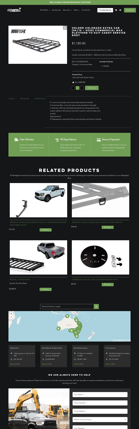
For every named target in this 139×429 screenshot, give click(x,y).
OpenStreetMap (125, 340)
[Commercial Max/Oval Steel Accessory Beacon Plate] (100, 241)
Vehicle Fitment (41, 98)
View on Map (15, 364)
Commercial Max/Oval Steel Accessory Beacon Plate (95, 280)
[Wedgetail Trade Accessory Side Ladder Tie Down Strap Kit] (100, 184)
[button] (72, 331)
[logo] (14, 7)
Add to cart (92, 88)
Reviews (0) (25, 98)
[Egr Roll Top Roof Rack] (38, 241)
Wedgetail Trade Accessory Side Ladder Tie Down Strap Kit (97, 222)
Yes (80, 82)
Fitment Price (77, 74)
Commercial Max (86, 64)
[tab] (25, 98)
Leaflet (116, 340)
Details (47, 230)
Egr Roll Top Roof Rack (20, 280)
